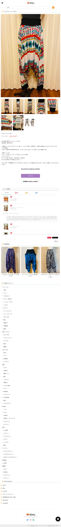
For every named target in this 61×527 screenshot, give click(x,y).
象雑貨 (3, 466)
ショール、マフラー (8, 302)
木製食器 (6, 325)
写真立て (6, 322)
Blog (4, 488)
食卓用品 (6, 358)
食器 (5, 343)
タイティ (6, 439)
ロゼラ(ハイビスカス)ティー (10, 457)
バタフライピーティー (9, 454)
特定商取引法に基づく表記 (9, 497)
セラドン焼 (6, 317)
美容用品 (4, 460)
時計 (5, 319)
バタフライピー (7, 403)
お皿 (5, 352)
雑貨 (5, 328)
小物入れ (6, 370)
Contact (5, 491)
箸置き (5, 346)
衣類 (5, 290)
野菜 (5, 400)
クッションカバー (8, 311)
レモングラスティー (8, 451)
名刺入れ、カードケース (9, 418)
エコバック (6, 424)
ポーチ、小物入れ (8, 299)
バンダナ (6, 305)
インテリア (5, 308)
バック (5, 293)
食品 (3, 427)
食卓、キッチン (6, 331)
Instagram (5, 503)
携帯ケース (6, 373)
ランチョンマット (8, 337)
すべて (7, 192)
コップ (5, 355)
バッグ (5, 388)
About (4, 485)
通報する (56, 241)
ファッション (5, 287)
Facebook (5, 500)
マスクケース (7, 394)
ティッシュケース (8, 314)
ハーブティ (6, 442)
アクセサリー (7, 296)
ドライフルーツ (7, 436)
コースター (6, 340)
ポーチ (5, 367)
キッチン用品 (7, 385)
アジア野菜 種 (5, 397)
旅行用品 (6, 391)
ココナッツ (6, 433)
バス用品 (4, 463)
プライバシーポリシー (8, 494)
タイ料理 (6, 430)
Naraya (4, 406)
